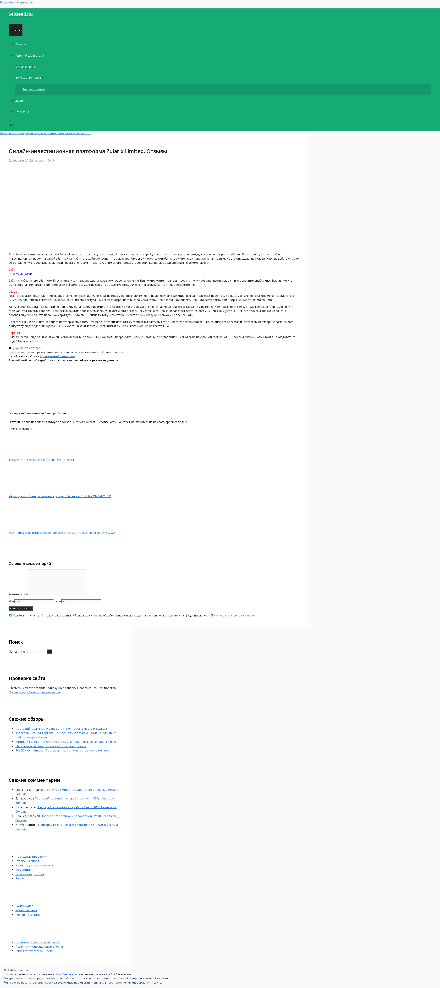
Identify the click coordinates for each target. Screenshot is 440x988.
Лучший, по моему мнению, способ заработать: (32, 133)
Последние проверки (30, 856)
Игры (19, 100)
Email (57, 601)
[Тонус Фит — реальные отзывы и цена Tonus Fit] (27, 456)
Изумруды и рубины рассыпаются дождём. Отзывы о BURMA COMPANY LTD (60, 496)
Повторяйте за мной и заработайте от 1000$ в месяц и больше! (61, 729)
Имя (11, 601)
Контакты (22, 111)
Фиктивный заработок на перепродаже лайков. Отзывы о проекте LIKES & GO (62, 533)
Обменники (24, 870)
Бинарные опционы (33, 89)
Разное (20, 878)
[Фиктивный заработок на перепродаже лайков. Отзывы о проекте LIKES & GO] (27, 528)
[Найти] (49, 651)
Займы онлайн (26, 906)
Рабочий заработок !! (29, 55)
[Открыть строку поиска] (11, 125)
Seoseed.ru (21, 14)
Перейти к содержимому (17, 2)
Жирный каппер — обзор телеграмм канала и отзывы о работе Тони (65, 742)
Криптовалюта (26, 910)
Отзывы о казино (28, 915)
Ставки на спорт (27, 861)
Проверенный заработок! (57, 356)
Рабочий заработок (77, 133)
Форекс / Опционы (28, 78)
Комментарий (18, 594)
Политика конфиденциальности (233, 615)
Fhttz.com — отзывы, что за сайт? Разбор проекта (50, 746)
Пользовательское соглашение (37, 942)
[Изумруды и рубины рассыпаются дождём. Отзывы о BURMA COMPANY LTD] (27, 492)
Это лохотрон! (25, 67)
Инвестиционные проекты (34, 865)
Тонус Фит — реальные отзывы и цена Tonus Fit (41, 460)
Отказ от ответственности (34, 951)
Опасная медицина (29, 874)
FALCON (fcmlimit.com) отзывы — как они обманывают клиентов (62, 750)
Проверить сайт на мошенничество (35, 692)
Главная (20, 44)
